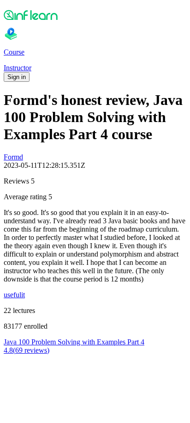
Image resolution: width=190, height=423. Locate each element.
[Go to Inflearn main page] (95, 15)
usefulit (14, 295)
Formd (13, 157)
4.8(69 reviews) (26, 350)
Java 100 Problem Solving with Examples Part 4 (74, 342)
